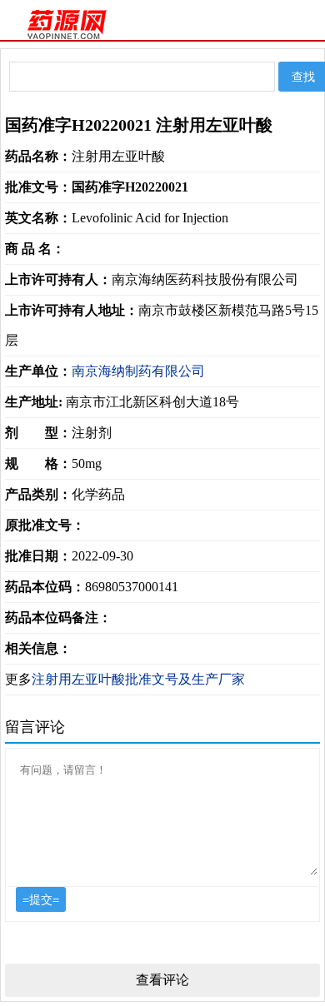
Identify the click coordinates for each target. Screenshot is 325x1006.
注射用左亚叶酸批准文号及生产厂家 (138, 679)
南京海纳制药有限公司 (138, 371)
